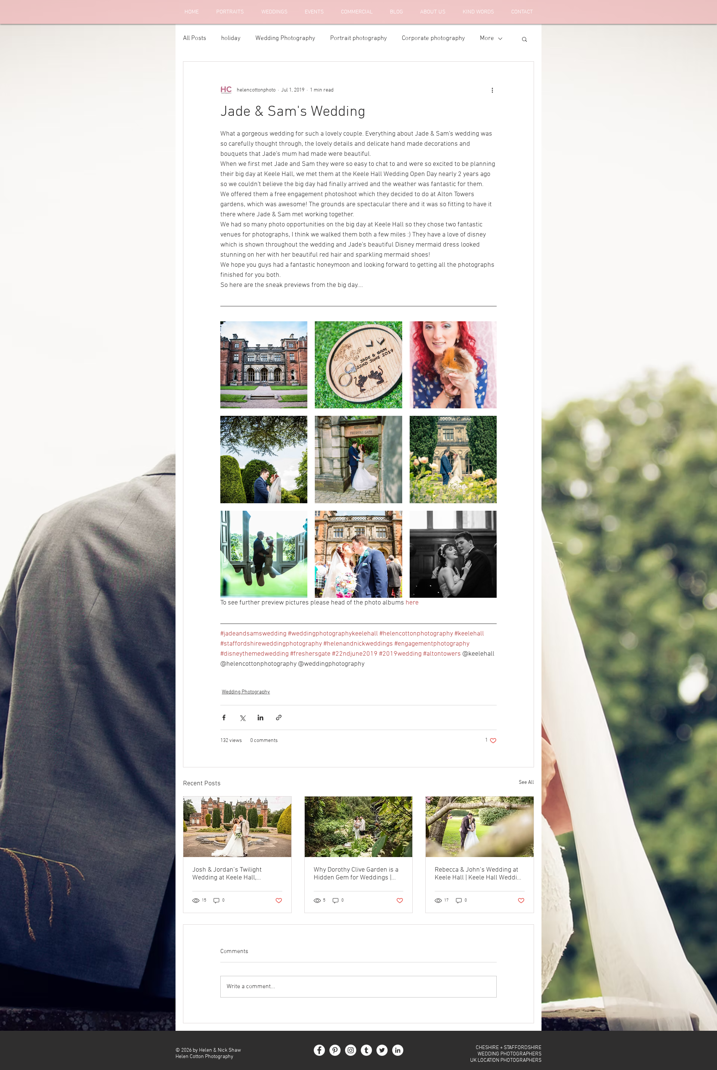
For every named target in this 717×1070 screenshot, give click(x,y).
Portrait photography (358, 38)
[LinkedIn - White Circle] (397, 1050)
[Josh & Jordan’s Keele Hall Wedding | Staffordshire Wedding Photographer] (237, 827)
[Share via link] (278, 717)
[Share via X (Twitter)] (242, 717)
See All (526, 782)
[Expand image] (263, 364)
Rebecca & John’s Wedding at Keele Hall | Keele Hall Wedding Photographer (479, 874)
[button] (524, 39)
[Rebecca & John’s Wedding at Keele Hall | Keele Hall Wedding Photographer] (480, 827)
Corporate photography (433, 38)
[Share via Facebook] (223, 717)
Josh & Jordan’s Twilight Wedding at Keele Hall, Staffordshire (227, 874)
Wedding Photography (285, 38)
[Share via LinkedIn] (260, 717)
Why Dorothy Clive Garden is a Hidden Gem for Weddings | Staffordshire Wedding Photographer (356, 874)
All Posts (194, 38)
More (487, 38)
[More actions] (492, 90)
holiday (230, 38)
